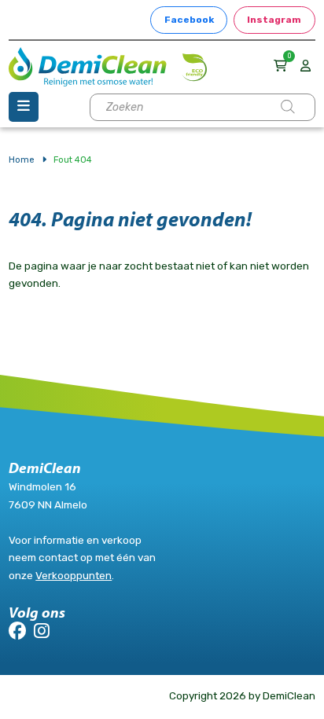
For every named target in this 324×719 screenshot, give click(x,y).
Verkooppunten (73, 575)
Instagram (274, 19)
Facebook (189, 19)
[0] (283, 66)
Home (22, 159)
